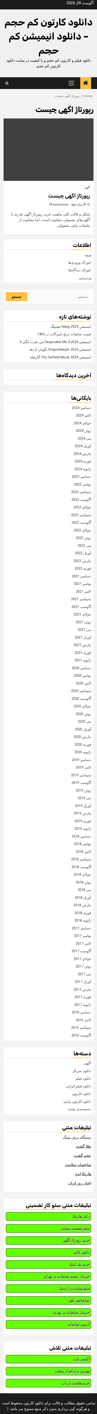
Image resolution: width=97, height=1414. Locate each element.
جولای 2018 (82, 874)
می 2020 (84, 721)
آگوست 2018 (81, 867)
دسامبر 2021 (81, 576)
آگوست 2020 (81, 699)
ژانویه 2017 (82, 1005)
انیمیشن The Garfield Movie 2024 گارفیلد (60, 357)
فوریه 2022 (83, 568)
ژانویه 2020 (82, 752)
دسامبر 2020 (81, 668)
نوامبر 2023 (82, 484)
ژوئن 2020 (83, 714)
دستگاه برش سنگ (77, 1137)
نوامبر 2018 (82, 844)
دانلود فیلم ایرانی (78, 1086)
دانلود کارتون (81, 1094)
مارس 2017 (82, 989)
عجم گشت (82, 1155)
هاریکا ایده (83, 1174)
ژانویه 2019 (82, 829)
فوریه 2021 (83, 653)
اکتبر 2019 (83, 767)
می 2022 (84, 545)
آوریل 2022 (83, 553)
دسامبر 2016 (81, 1012)
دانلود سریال (81, 1071)
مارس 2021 (82, 645)
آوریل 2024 (83, 446)
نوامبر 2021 (82, 584)
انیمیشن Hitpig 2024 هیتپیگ (70, 326)
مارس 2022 (82, 561)
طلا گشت (83, 1146)
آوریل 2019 (83, 806)
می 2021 (84, 630)
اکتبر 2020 (83, 683)
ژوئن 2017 (83, 966)
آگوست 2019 (81, 783)
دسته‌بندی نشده (79, 1109)
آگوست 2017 (81, 951)
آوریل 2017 (83, 982)
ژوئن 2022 (83, 538)
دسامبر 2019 (81, 760)
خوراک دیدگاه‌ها (79, 270)
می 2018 (84, 890)
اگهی (87, 187)
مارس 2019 (82, 813)
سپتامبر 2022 (81, 515)
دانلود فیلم (83, 1078)
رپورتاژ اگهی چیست (69, 196)
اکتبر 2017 (83, 943)
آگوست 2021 (81, 607)
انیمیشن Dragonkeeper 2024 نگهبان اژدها (60, 349)
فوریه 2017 (83, 997)
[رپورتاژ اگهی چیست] (48, 149)
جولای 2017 (82, 959)
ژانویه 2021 (82, 660)
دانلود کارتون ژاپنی (77, 1101)
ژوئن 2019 (83, 790)
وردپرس (85, 278)
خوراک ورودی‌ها (79, 262)
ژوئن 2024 (83, 431)
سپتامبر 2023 (81, 492)
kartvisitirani (61, 204)
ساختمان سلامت (78, 1165)
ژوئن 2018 (83, 882)
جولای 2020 (82, 706)
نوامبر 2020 (82, 675)
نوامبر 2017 (82, 936)
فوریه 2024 (83, 461)
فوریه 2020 (83, 744)
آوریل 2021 (83, 637)
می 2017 (84, 974)
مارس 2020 (82, 737)
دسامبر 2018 (81, 836)
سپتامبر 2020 (81, 691)
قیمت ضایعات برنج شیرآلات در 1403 (64, 334)
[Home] (85, 83)
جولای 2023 (82, 507)
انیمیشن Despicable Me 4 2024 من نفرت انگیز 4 (55, 342)
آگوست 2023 (81, 500)
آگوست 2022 (81, 522)
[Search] (7, 83)
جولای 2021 (82, 614)
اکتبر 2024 (83, 415)
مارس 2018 (82, 905)
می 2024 (84, 438)
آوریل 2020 (83, 729)
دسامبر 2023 (81, 476)
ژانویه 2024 (82, 469)
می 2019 (84, 798)
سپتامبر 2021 (81, 599)
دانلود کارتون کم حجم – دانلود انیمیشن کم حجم (48, 36)
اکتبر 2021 (83, 591)
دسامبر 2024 (81, 408)
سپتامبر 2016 (81, 1027)
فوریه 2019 (83, 821)
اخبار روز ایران (79, 1183)
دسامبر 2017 (81, 928)
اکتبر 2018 (83, 852)
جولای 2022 (82, 530)
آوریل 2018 (83, 897)
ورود (88, 255)
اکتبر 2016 (83, 1020)
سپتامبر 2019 (81, 775)
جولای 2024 (82, 423)
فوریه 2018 (83, 913)
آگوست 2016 (81, 1035)
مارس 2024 (82, 454)
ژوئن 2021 (83, 622)
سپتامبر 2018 (81, 859)
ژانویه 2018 (82, 920)
